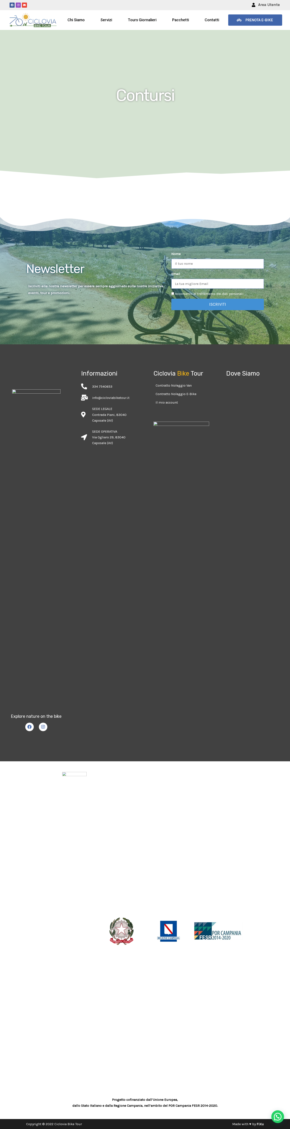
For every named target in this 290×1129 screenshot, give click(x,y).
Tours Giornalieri (142, 20)
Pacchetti (180, 20)
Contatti (212, 20)
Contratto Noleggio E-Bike (176, 394)
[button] (265, 5)
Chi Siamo (76, 20)
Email (175, 274)
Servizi (106, 20)
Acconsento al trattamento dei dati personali (209, 294)
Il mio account (167, 402)
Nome (176, 254)
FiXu (260, 1124)
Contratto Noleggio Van (174, 385)
